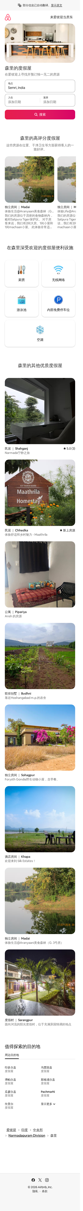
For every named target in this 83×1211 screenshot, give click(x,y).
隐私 (35, 1191)
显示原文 (56, 5)
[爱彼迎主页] (8, 17)
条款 (45, 1191)
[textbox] (22, 102)
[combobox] (40, 87)
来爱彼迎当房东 (61, 17)
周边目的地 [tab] (12, 1055)
